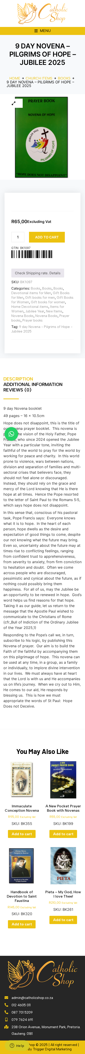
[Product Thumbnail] (14, 103)
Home (14, 78)
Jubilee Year (34, 311)
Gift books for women (48, 302)
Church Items (39, 78)
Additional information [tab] (33, 384)
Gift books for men (40, 298)
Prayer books (32, 320)
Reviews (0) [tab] (17, 389)
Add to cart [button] (22, 834)
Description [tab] (18, 378)
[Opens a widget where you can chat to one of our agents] (17, 1046)
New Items (54, 311)
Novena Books (22, 316)
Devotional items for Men (31, 293)
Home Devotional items (29, 307)
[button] (42, 31)
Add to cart (47, 237)
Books (64, 78)
